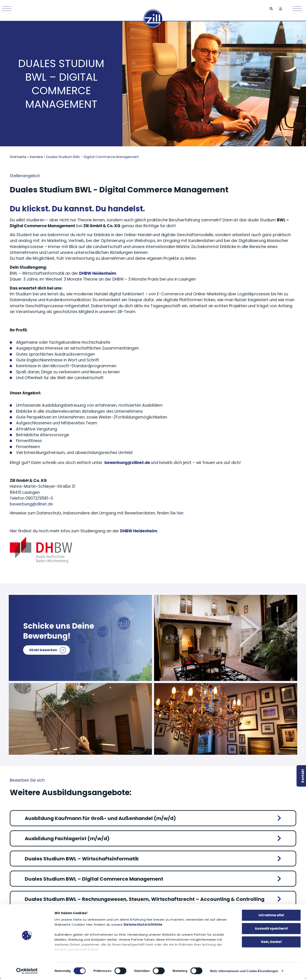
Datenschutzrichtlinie (143, 924)
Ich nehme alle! (271, 915)
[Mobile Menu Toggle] (5, 8)
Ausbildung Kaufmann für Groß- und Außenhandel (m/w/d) (100, 818)
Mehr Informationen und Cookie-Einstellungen (244, 971)
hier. (181, 513)
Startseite (18, 156)
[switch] (120, 970)
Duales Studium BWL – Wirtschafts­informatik (82, 858)
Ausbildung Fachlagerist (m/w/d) (67, 838)
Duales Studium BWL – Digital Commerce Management (94, 878)
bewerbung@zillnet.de (31, 504)
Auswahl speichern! (271, 928)
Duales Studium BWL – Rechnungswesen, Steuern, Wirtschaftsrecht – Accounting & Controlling (144, 899)
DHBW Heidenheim (138, 531)
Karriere (36, 156)
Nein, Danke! (271, 942)
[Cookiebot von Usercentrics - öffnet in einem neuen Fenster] (27, 971)
